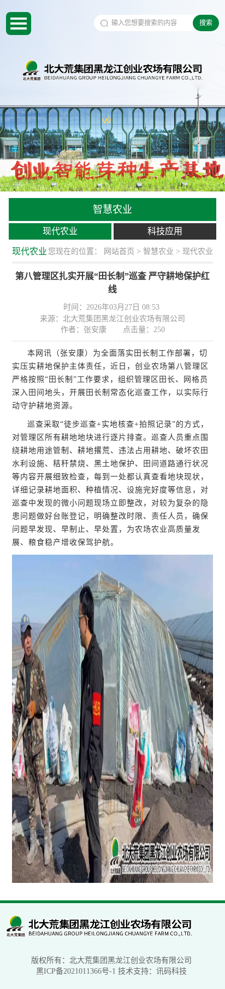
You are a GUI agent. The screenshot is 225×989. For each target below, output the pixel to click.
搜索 (205, 23)
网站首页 (119, 251)
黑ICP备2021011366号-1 (76, 971)
